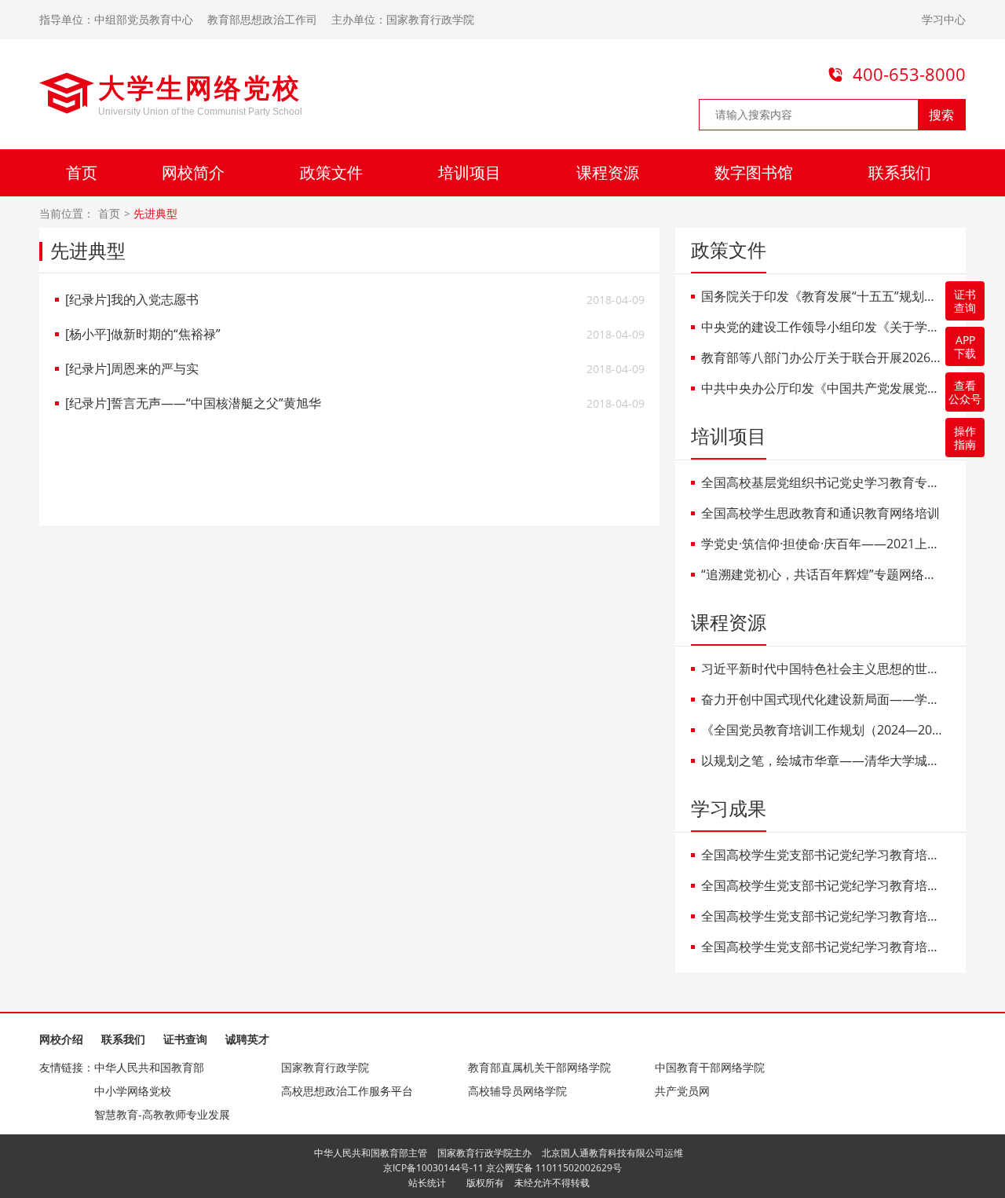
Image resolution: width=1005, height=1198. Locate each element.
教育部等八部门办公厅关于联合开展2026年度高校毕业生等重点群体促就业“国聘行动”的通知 (823, 358)
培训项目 (469, 172)
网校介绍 (61, 1038)
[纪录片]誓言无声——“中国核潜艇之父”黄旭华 (193, 403)
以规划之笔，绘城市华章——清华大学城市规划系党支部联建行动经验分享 (823, 761)
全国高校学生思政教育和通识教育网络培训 (820, 513)
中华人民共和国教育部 (149, 1067)
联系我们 (899, 172)
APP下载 (965, 346)
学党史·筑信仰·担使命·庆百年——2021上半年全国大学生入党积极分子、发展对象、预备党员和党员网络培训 (823, 544)
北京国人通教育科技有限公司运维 (612, 1153)
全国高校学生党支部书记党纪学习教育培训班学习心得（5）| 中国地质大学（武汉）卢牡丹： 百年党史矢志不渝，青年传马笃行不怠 (823, 916)
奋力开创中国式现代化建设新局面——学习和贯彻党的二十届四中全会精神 (823, 699)
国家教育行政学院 (325, 1067)
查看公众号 (964, 392)
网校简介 (193, 172)
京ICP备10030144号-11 (433, 1167)
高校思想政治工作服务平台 (347, 1090)
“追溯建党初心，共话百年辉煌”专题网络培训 (823, 574)
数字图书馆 (753, 172)
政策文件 (331, 172)
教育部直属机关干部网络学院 (539, 1067)
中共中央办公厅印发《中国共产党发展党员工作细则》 (823, 388)
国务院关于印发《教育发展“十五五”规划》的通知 (823, 296)
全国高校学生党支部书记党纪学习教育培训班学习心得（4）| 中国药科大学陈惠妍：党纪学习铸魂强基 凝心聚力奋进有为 (823, 947)
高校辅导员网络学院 (517, 1090)
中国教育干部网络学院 (710, 1067)
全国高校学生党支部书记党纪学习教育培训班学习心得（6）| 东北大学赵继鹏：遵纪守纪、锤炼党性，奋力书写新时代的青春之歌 (823, 885)
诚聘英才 (247, 1038)
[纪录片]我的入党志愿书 (132, 299)
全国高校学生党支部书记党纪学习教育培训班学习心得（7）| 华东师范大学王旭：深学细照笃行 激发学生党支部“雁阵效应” (823, 855)
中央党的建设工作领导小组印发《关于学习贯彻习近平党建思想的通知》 (823, 327)
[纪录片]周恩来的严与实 (132, 369)
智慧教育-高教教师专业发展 (162, 1114)
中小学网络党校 (132, 1090)
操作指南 (965, 437)
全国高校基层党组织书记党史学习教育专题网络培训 (823, 482)
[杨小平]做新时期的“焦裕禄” (143, 334)
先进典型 (155, 213)
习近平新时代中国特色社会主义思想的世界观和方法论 (823, 669)
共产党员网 (682, 1090)
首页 (81, 172)
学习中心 (944, 19)
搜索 (941, 114)
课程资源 (607, 172)
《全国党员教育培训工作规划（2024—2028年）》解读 (823, 730)
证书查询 (185, 1038)
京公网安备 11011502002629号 (554, 1167)
